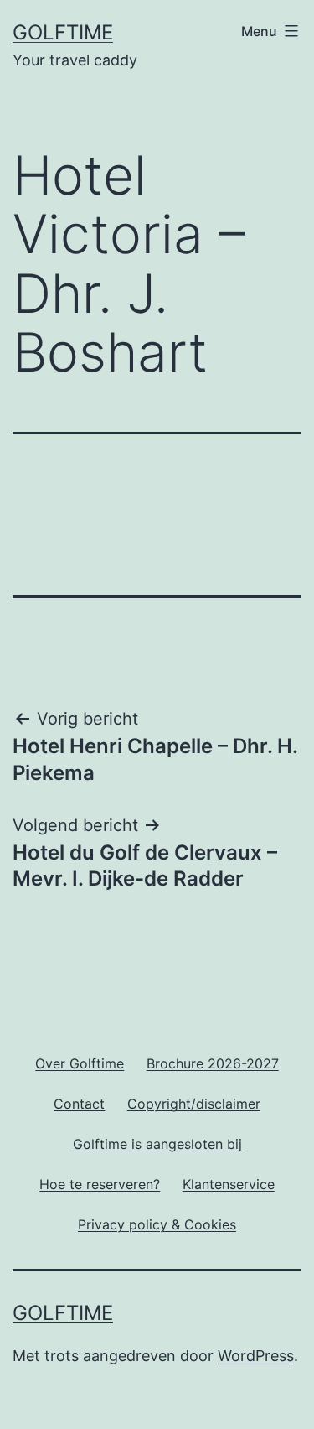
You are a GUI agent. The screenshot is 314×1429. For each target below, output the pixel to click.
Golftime (63, 32)
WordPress (256, 1355)
